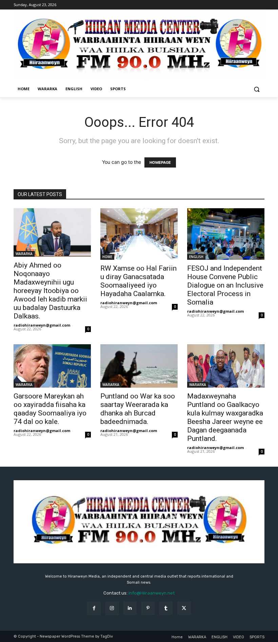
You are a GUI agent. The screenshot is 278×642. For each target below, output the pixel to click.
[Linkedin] (130, 608)
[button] (256, 89)
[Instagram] (112, 608)
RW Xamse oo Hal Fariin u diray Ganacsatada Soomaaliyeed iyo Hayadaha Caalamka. (138, 281)
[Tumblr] (166, 608)
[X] (184, 608)
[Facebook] (93, 608)
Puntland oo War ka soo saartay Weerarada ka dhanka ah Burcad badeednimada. (137, 409)
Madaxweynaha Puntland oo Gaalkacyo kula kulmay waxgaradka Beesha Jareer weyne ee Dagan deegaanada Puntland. (225, 417)
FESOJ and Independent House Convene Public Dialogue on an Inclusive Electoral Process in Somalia (225, 285)
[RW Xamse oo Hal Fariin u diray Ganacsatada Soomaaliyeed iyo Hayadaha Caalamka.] (139, 234)
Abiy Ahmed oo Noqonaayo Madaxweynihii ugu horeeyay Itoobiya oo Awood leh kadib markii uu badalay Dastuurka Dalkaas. (50, 290)
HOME (107, 256)
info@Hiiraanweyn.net (151, 593)
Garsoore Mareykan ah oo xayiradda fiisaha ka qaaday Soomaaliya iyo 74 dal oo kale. (50, 409)
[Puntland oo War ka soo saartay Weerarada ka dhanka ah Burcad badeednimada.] (139, 366)
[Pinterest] (148, 608)
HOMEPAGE (160, 162)
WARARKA (24, 253)
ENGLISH (196, 256)
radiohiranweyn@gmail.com (42, 325)
